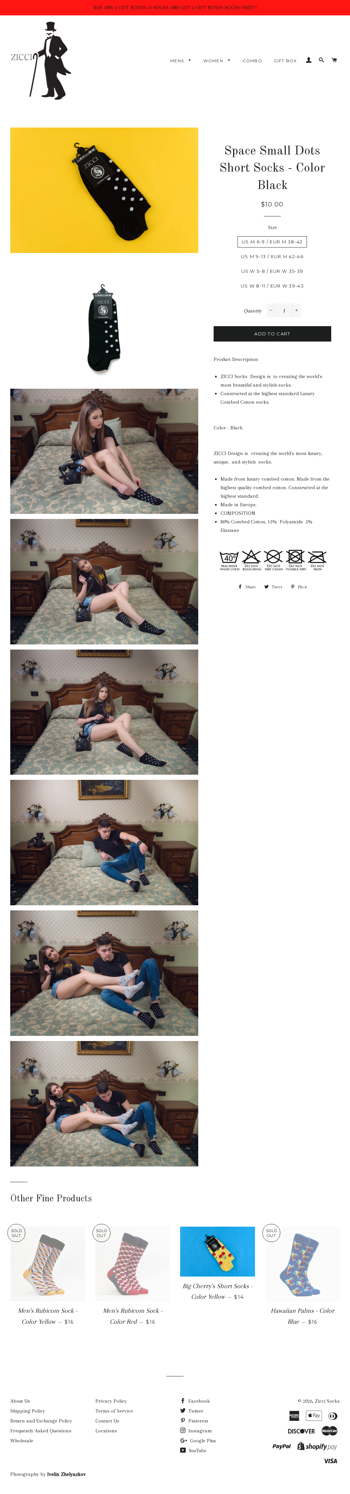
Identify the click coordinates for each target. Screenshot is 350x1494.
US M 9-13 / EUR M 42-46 (272, 256)
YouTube (196, 1451)
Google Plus (202, 1441)
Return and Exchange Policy (41, 1421)
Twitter (195, 1411)
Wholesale (21, 1441)
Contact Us (107, 1421)
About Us (20, 1401)
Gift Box (285, 60)
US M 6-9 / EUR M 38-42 (272, 241)
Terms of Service (114, 1411)
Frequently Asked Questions (40, 1431)
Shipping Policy (27, 1411)
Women (214, 60)
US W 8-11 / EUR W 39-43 (272, 286)
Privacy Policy (111, 1401)
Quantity (253, 311)
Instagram (199, 1431)
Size (272, 227)
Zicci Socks (327, 1401)
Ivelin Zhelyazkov (66, 1474)
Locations (106, 1431)
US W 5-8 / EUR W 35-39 (272, 271)
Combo (252, 60)
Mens (177, 60)
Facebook (198, 1401)
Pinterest (197, 1421)
